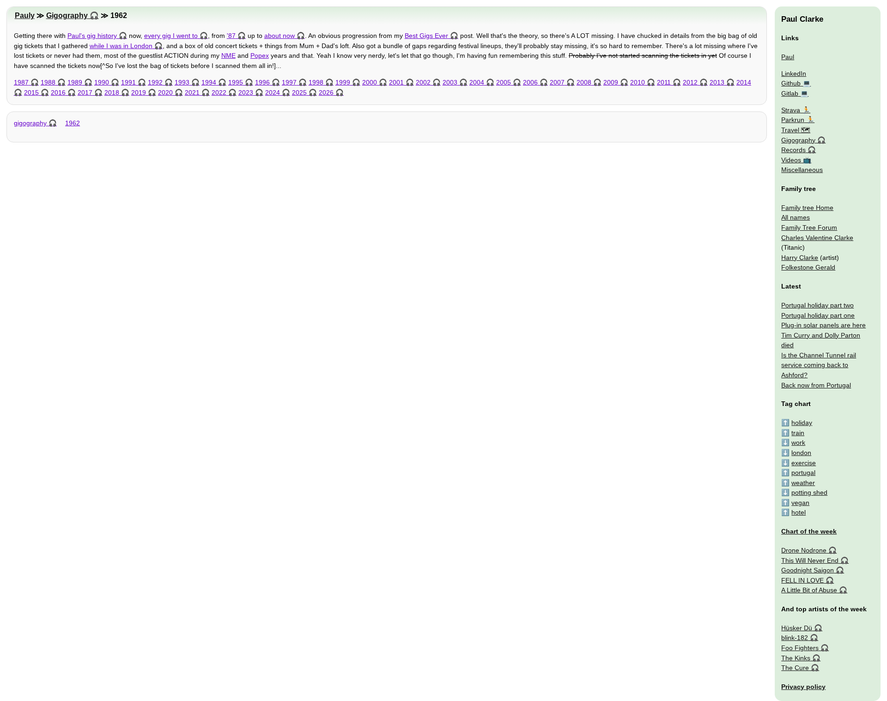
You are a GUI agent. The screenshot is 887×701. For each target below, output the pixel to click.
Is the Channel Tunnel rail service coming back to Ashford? (818, 365)
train (797, 433)
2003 (450, 82)
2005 (503, 82)
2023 (245, 92)
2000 (369, 82)
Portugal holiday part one (818, 315)
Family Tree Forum (809, 227)
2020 (165, 92)
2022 (219, 92)
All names (795, 217)
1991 (128, 82)
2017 (85, 92)
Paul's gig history (92, 35)
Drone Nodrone (803, 550)
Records (793, 150)
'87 (231, 35)
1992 (155, 82)
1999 (342, 82)
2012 (690, 82)
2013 (717, 82)
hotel (798, 512)
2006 (530, 82)
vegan (800, 502)
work (798, 442)
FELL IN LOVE (802, 580)
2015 (31, 92)
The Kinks (795, 658)
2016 (58, 92)
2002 (423, 82)
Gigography (67, 15)
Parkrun (792, 119)
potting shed (809, 492)
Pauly (25, 15)
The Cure (795, 667)
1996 (262, 82)
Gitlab (789, 93)
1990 (101, 82)
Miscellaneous (802, 169)
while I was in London (121, 45)
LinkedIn (793, 73)
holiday (801, 422)
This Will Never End (809, 560)
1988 (48, 82)
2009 (610, 82)
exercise (803, 463)
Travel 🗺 (795, 130)
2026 (326, 92)
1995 (235, 82)
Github (791, 83)
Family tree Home (807, 207)
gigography (30, 123)
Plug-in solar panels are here (823, 325)
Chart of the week (809, 531)
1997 (289, 82)
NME (228, 55)
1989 (74, 82)
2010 (637, 82)
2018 (111, 92)
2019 (138, 92)
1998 (316, 82)
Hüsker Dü (796, 628)
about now (279, 35)
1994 (208, 82)
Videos (791, 160)
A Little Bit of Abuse (809, 590)
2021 (192, 92)
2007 (557, 82)
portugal (803, 472)
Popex (259, 55)
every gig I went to (171, 35)
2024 (272, 92)
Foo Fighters (800, 648)
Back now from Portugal (816, 385)
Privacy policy (803, 686)
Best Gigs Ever (426, 35)
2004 (476, 82)
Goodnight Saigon (807, 570)
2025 (299, 92)
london (801, 452)
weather (803, 482)
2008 (584, 82)
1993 (182, 82)
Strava (790, 110)
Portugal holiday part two (817, 305)
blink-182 (794, 637)
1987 (21, 82)
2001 (396, 82)
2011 (664, 82)
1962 (72, 123)
